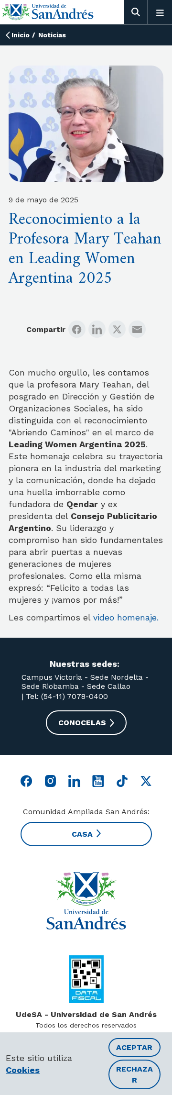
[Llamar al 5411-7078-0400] (86, 979)
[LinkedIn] (97, 329)
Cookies (23, 1070)
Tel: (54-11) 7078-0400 (65, 696)
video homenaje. (126, 617)
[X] (117, 329)
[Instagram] (50, 781)
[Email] (137, 329)
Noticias (52, 35)
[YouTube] (98, 781)
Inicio (20, 35)
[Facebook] (77, 329)
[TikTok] (122, 781)
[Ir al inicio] (48, 11)
